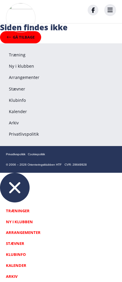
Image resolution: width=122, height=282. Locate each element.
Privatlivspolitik (24, 134)
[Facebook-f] (93, 10)
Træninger (18, 210)
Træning (17, 55)
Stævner (17, 89)
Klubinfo (17, 100)
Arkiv (14, 123)
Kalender (18, 111)
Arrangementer (24, 77)
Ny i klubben (21, 66)
